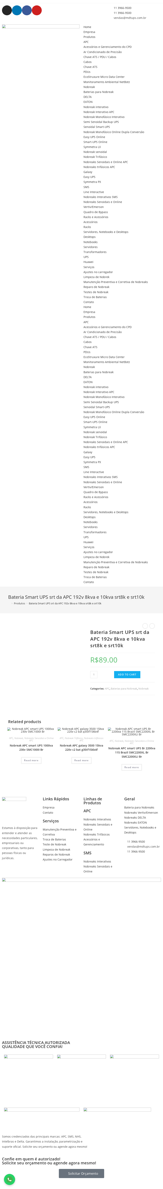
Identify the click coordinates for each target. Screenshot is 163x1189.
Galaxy (87, 172)
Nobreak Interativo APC (98, 112)
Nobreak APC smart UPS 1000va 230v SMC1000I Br (31, 747)
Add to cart (127, 674)
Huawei (88, 262)
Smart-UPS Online (95, 142)
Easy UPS (89, 177)
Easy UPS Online (94, 137)
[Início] (9, 603)
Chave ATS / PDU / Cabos (99, 57)
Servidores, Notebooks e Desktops (105, 232)
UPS (86, 257)
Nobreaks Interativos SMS (100, 197)
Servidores (90, 247)
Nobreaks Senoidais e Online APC (105, 162)
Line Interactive (93, 192)
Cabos (87, 62)
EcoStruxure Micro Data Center (104, 77)
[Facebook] (27, 10)
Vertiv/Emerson (93, 207)
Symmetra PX (92, 182)
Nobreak (89, 87)
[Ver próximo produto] (152, 626)
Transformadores (95, 252)
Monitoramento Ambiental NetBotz (106, 82)
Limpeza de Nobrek (96, 277)
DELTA (87, 97)
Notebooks (90, 242)
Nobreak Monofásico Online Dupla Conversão (113, 132)
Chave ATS (90, 67)
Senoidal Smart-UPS (96, 127)
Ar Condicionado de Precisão (102, 52)
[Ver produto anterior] (145, 626)
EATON (88, 102)
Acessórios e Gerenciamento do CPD (107, 47)
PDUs (86, 72)
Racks (87, 227)
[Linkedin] (17, 10)
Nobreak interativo (95, 107)
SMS (86, 187)
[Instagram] (7, 10)
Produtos (89, 37)
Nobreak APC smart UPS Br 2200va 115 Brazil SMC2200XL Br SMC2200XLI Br (131, 752)
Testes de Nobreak (95, 292)
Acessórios (90, 222)
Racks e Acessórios (95, 217)
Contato (88, 302)
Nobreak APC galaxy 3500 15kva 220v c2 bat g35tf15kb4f (81, 747)
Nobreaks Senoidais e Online (102, 202)
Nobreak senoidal (95, 152)
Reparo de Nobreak (96, 287)
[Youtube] (37, 10)
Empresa (89, 32)
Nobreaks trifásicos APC (99, 167)
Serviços (88, 267)
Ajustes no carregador (98, 272)
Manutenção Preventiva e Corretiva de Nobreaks (115, 282)
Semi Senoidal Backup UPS (101, 122)
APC (86, 42)
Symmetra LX (92, 147)
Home (87, 27)
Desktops (89, 237)
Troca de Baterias (95, 297)
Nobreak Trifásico (95, 157)
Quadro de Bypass (95, 212)
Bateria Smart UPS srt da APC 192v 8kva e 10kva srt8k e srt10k (65, 603)
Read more (31, 760)
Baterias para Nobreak (98, 92)
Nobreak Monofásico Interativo (103, 117)
